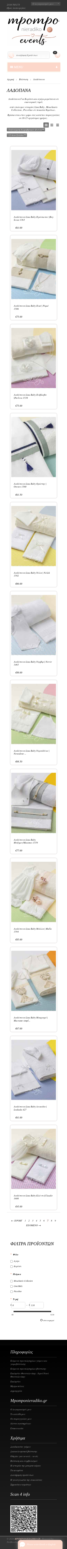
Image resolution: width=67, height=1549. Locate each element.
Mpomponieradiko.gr (27, 1538)
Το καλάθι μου (17, 1414)
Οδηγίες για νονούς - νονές (24, 1456)
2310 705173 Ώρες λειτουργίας (16, 6)
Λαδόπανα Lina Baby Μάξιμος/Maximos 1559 (26, 841)
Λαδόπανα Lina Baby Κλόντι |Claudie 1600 (33, 1197)
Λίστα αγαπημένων (20, 1423)
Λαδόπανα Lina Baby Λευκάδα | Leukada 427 (30, 1108)
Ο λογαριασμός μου (43, 3)
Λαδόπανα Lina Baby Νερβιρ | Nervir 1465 (33, 663)
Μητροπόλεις (17, 1386)
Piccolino (18, 1291)
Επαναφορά (48, 1320)
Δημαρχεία (16, 1390)
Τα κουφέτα (16, 1470)
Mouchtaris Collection (23, 1280)
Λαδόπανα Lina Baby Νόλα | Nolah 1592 (32, 574)
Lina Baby (18, 1286)
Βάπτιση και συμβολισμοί (23, 1461)
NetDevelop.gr (14, 1542)
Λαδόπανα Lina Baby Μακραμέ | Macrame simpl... (31, 1019)
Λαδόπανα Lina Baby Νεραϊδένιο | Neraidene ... (31, 752)
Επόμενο (33, 1225)
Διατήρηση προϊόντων (21, 1475)
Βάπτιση (23, 79)
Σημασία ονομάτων (20, 1484)
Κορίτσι (17, 1266)
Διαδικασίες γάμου (20, 1446)
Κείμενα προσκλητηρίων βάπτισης (28, 1368)
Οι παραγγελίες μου (20, 1418)
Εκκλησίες (15, 1381)
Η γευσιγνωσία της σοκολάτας (26, 1479)
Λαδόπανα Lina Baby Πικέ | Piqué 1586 (31, 307)
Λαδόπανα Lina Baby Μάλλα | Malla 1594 (33, 930)
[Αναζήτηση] (11, 55)
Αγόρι (16, 1260)
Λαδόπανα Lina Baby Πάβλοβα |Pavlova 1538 (30, 396)
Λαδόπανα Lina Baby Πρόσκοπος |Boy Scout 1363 (33, 218)
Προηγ (16, 1220)
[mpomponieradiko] (33, 30)
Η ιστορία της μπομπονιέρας (25, 1465)
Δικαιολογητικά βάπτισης (23, 1451)
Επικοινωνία (16, 1428)
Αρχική (10, 79)
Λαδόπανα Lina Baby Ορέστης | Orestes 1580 (30, 485)
